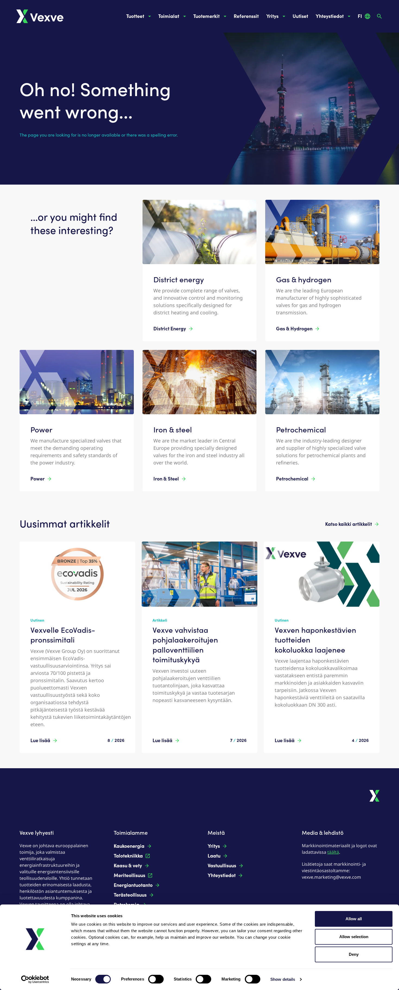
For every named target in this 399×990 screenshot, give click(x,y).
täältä (333, 852)
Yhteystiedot (330, 16)
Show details (282, 979)
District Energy (169, 329)
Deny (354, 954)
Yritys (272, 16)
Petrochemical (292, 479)
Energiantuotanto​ (133, 885)
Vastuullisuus (222, 866)
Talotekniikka (128, 856)
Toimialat (168, 16)
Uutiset (300, 16)
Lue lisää (40, 741)
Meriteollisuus (129, 875)
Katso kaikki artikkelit (348, 524)
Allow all (354, 918)
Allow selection (353, 936)
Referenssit (246, 16)
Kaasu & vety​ (128, 866)
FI (360, 16)
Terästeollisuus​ (130, 895)
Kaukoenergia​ (129, 846)
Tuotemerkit (206, 16)
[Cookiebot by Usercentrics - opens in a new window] (35, 979)
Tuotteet (135, 16)
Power (37, 479)
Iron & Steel (166, 479)
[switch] (156, 979)
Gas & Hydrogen (294, 329)
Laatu (214, 856)
